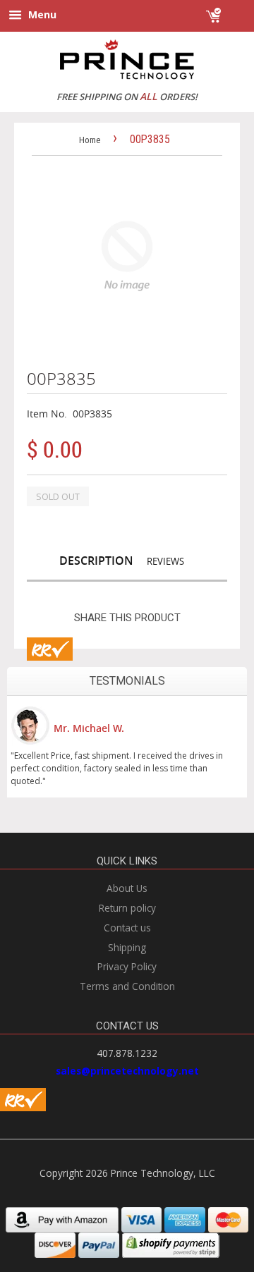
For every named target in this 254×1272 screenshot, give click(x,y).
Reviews (165, 561)
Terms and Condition (127, 986)
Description (96, 560)
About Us (127, 888)
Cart (235, 9)
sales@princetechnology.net (127, 1070)
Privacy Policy (127, 966)
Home (89, 140)
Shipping (127, 947)
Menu (40, 14)
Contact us (127, 927)
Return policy (127, 908)
